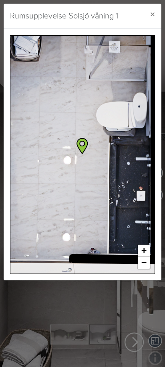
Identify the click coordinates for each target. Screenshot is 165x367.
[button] (82, 146)
